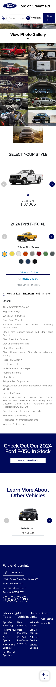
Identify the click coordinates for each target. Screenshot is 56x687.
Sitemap (30, 673)
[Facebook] (6, 599)
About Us (46, 623)
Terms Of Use (23, 673)
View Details (28, 533)
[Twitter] (18, 599)
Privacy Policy (16, 672)
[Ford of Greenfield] (26, 5)
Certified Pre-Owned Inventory (23, 640)
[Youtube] (25, 599)
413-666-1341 (16, 583)
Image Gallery (29, 278)
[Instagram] (12, 599)
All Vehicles (23, 615)
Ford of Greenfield (7, 672)
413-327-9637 (18, 588)
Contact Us (15, 572)
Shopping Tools (10, 615)
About (46, 613)
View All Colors (29, 272)
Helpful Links (35, 615)
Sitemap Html (39, 672)
